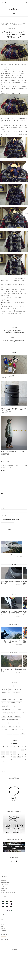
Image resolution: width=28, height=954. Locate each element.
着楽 (2, 919)
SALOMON (4, 723)
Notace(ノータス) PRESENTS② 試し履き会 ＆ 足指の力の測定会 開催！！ (11, 612)
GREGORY (20, 699)
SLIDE (20, 723)
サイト (2, 508)
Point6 (3, 719)
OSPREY (22, 712)
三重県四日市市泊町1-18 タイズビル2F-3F (10, 882)
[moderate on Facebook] (8, 2)
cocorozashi (4, 921)
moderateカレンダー (7, 555)
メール (3, 501)
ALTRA (3, 686)
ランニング (16, 733)
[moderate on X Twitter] (5, 2)
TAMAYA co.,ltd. (4, 939)
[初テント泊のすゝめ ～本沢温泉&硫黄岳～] (11, 661)
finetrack (4, 699)
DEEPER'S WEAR (16, 692)
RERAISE (3, 928)
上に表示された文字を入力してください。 (10, 519)
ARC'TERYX (17, 686)
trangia (3, 733)
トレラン (9, 733)
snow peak (11, 726)
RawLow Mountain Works (12, 719)
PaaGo (3, 716)
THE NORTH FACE (13, 729)
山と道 (22, 733)
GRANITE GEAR (11, 699)
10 (3, 754)
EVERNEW (12, 696)
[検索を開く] (26, 2)
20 (14, 756)
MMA (15, 706)
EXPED (18, 696)
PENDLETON (17, 716)
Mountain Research (6, 709)
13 (14, 754)
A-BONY (3, 926)
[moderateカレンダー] (11, 547)
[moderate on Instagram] (2, 2)
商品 (19, 28)
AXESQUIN (4, 689)
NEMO (19, 709)
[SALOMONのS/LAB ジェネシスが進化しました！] (11, 573)
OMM (10, 712)
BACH (10, 689)
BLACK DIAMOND (6, 692)
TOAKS (21, 729)
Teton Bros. (4, 729)
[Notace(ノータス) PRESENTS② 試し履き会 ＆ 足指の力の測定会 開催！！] (11, 603)
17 (3, 756)
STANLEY (18, 726)
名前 (2, 493)
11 (7, 754)
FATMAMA (3, 930)
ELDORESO (4, 696)
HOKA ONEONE (11, 702)
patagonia (10, 716)
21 (18, 756)
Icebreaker (4, 706)
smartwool (4, 726)
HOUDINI (19, 702)
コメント (3, 470)
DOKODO (3, 924)
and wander (10, 686)
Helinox (3, 702)
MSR (14, 709)
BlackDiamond (18, 689)
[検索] (25, 770)
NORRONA (4, 712)
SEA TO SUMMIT (13, 723)
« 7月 (2, 764)
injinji (10, 706)
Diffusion (3, 923)
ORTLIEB (16, 712)
